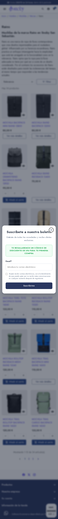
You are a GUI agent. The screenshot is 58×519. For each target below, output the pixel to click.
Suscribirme (29, 285)
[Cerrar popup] (51, 230)
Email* (9, 261)
